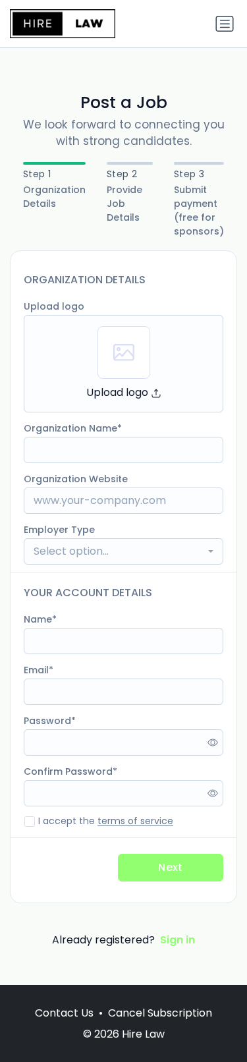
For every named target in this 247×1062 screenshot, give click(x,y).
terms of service (135, 820)
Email (36, 670)
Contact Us (64, 1012)
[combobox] (123, 551)
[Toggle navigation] (224, 23)
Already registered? (123, 939)
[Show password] (212, 742)
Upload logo (54, 306)
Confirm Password (68, 771)
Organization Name (70, 428)
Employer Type (59, 529)
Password (47, 720)
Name (38, 619)
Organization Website (76, 479)
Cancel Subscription (160, 1012)
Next (170, 867)
